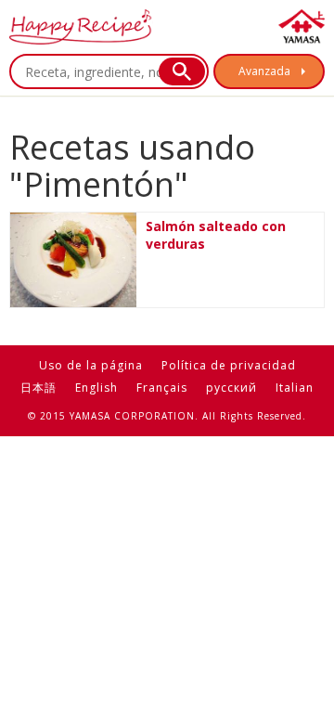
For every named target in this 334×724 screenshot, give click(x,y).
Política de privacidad (228, 365)
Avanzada (264, 71)
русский (231, 387)
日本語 (38, 387)
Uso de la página (91, 365)
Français (161, 387)
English (96, 387)
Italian (295, 387)
